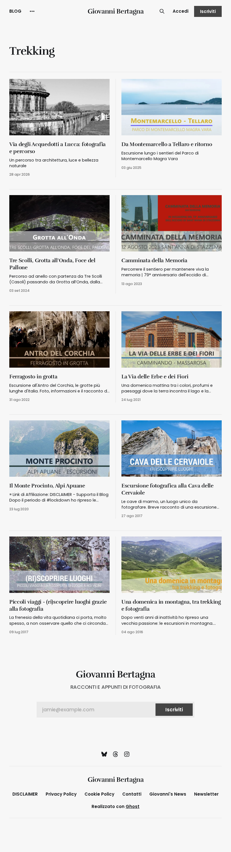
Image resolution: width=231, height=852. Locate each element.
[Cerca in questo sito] (161, 11)
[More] (32, 11)
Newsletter (206, 794)
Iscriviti (208, 11)
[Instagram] (127, 754)
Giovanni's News (167, 794)
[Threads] (115, 754)
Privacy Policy (61, 794)
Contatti (131, 794)
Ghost (132, 806)
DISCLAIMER (25, 794)
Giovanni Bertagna (116, 11)
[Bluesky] (104, 754)
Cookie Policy (99, 794)
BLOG (15, 11)
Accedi (180, 11)
